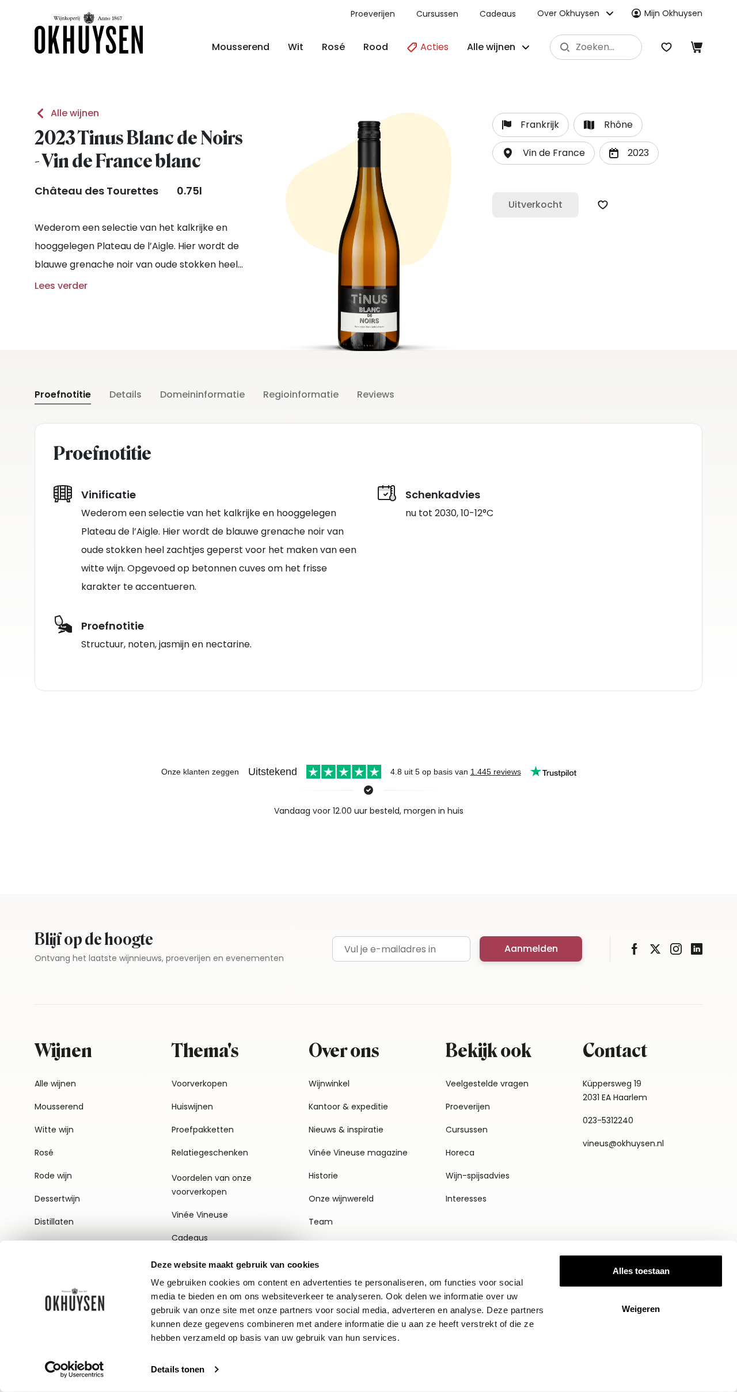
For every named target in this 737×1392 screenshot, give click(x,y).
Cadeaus (498, 14)
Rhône (618, 124)
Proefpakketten (203, 1129)
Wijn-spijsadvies (478, 1175)
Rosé (333, 47)
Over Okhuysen (568, 13)
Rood (375, 47)
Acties (433, 47)
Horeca (460, 1152)
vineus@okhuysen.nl (623, 1143)
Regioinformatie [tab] (301, 394)
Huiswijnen (192, 1106)
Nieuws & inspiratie (346, 1129)
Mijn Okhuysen (673, 13)
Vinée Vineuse (200, 1215)
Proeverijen (373, 14)
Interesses (466, 1198)
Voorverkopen (199, 1083)
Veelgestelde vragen (487, 1083)
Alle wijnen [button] (491, 47)
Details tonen (177, 1369)
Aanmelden (531, 948)
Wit (295, 47)
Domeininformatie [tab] (202, 394)
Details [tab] (125, 394)
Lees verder (61, 285)
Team (321, 1221)
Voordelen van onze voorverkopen (212, 1184)
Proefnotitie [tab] (63, 394)
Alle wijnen (75, 113)
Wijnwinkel (329, 1083)
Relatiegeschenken (210, 1152)
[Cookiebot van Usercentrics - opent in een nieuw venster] (74, 1369)
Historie (323, 1175)
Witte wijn (54, 1129)
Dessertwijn (57, 1198)
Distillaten (54, 1221)
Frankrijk (540, 124)
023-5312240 (608, 1120)
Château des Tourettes (96, 191)
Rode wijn (53, 1175)
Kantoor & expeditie (348, 1106)
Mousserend (240, 47)
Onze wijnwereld (341, 1198)
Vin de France (554, 152)
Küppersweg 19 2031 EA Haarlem (615, 1090)
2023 (638, 152)
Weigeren (641, 1308)
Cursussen (437, 14)
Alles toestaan (641, 1271)
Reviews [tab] (375, 394)
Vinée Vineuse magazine (358, 1152)
